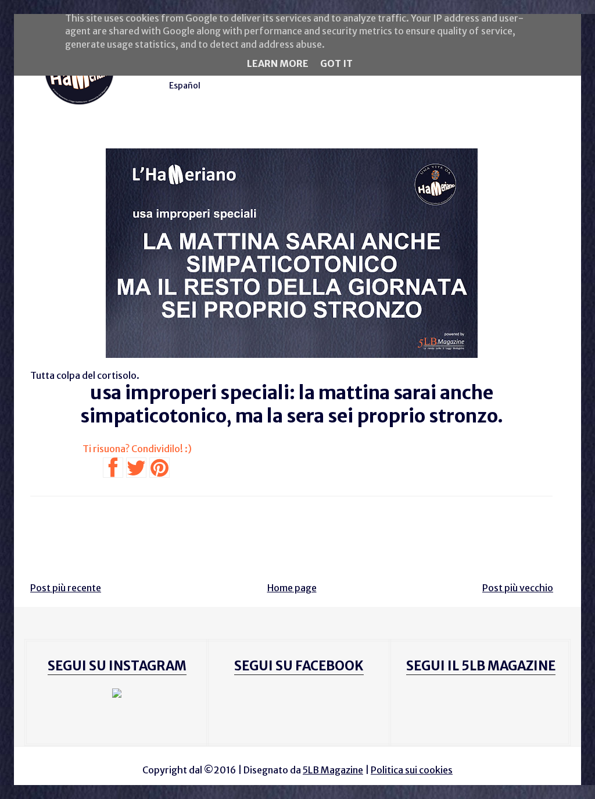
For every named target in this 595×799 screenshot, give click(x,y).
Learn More (278, 63)
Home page (292, 588)
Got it (336, 63)
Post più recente (65, 588)
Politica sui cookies (412, 770)
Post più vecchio (517, 588)
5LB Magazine (333, 770)
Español (184, 85)
